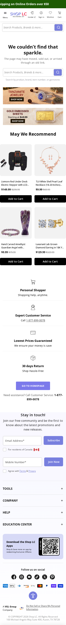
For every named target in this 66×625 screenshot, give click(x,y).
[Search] (58, 27)
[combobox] (28, 27)
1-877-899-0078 (35, 320)
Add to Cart (15, 199)
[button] (33, 488)
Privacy (32, 471)
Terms (22, 471)
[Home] (18, 15)
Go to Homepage (33, 385)
